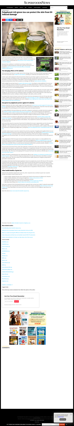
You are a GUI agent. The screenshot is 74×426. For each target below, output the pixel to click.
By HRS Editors (66, 60)
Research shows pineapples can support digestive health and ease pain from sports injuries (65, 95)
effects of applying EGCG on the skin (43, 140)
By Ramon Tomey (66, 75)
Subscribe (62, 424)
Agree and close (62, 419)
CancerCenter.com (6, 246)
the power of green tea (13, 166)
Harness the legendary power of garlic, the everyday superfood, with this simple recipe (65, 89)
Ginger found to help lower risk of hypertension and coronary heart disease (65, 63)
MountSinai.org (5, 278)
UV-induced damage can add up (33, 97)
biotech (21, 7)
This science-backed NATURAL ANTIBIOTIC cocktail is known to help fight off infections (65, 156)
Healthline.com (5, 241)
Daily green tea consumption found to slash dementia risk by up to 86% (17, 230)
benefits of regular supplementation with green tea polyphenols (17, 111)
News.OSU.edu (5, 274)
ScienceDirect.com (6, 262)
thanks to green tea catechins (36, 180)
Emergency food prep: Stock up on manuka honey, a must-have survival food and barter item (65, 141)
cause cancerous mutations (40, 81)
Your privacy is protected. (8, 304)
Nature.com (4, 248)
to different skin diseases (19, 74)
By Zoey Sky (65, 86)
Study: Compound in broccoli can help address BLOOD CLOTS (65, 74)
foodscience (44, 7)
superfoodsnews (37, 7)
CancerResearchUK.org (7, 267)
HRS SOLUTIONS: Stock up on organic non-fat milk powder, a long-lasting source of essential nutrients (65, 135)
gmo (25, 7)
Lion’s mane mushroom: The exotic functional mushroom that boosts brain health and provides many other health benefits (65, 116)
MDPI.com (4, 258)
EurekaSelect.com (6, 276)
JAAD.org (4, 264)
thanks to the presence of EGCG (36, 177)
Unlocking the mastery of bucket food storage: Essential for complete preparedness (65, 121)
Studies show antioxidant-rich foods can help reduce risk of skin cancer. (17, 237)
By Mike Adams (65, 131)
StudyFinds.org (5, 244)
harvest (16, 7)
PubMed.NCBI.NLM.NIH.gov (8, 271)
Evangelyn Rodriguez (13, 17)
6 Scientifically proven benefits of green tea (11, 228)
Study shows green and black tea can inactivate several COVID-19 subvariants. (18, 235)
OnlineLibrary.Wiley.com (7, 269)
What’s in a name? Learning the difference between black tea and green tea (18, 232)
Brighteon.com (5, 281)
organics (30, 7)
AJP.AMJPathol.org (5, 251)
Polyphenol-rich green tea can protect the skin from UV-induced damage (65, 100)
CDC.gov (3, 253)
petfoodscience (10, 7)
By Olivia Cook (66, 65)
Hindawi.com (4, 255)
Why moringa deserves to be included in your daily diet (64, 110)
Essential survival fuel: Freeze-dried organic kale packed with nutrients (65, 58)
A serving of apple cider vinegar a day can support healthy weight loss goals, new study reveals (65, 84)
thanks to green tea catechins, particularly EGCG (28, 182)
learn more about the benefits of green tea (19, 190)
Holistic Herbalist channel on (21, 223)
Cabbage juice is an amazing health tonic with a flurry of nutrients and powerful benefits (65, 78)
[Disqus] (27, 363)
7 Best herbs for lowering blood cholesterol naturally (65, 152)
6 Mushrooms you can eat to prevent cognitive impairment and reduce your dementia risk (65, 52)
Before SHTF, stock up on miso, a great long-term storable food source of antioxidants (65, 146)
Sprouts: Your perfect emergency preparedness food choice (65, 106)
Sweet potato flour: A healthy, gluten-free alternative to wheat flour (65, 69)
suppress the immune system (25, 83)
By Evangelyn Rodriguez (66, 103)
